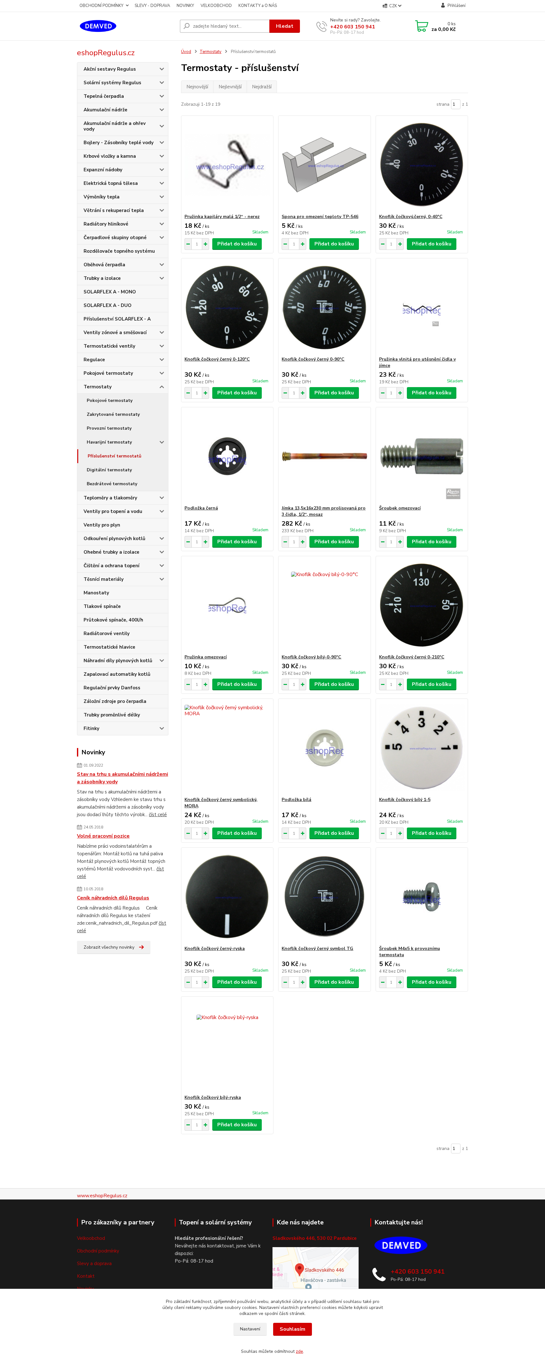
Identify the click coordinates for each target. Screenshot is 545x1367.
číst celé (158, 814)
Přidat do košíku (237, 243)
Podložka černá (201, 508)
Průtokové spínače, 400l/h (113, 620)
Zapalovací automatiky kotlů (117, 674)
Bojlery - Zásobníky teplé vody (119, 142)
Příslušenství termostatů (114, 456)
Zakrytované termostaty (113, 414)
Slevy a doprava (94, 1263)
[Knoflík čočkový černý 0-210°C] (422, 605)
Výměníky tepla (102, 197)
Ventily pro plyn (102, 525)
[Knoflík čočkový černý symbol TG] (324, 896)
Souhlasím (292, 1329)
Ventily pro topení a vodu (113, 511)
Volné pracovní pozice (103, 836)
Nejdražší (262, 87)
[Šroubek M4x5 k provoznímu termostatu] (422, 896)
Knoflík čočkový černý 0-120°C (217, 359)
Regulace (94, 359)
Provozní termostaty (109, 428)
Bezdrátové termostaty (112, 484)
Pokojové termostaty (108, 373)
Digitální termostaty (109, 470)
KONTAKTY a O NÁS (257, 6)
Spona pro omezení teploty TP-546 (320, 217)
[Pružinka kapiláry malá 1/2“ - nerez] (227, 164)
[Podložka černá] (227, 456)
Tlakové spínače (102, 606)
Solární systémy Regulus (112, 83)
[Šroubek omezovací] (422, 456)
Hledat (284, 26)
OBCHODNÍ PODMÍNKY (101, 6)
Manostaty (96, 593)
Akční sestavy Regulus (110, 69)
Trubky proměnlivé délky (112, 715)
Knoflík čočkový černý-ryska (215, 949)
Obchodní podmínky (98, 1251)
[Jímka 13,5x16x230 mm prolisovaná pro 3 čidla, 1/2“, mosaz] (324, 456)
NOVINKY (185, 6)
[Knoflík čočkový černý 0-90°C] (324, 307)
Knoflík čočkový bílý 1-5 (405, 800)
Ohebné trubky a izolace (111, 552)
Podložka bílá (296, 800)
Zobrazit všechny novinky (109, 947)
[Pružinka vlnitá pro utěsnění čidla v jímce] (422, 307)
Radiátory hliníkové (106, 224)
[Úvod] (126, 26)
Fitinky (91, 728)
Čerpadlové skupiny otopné (115, 237)
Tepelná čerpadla (104, 96)
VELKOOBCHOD (216, 6)
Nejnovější (197, 87)
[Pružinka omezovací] (227, 605)
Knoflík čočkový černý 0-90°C (313, 359)
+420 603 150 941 (352, 26)
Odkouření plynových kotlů (114, 538)
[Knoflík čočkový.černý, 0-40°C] (422, 164)
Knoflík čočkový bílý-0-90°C (311, 657)
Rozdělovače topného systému (119, 251)
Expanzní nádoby (103, 170)
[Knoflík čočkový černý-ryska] (227, 896)
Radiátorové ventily (107, 633)
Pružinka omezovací (206, 657)
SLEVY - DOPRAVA (152, 6)
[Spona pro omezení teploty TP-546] (324, 164)
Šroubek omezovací (400, 508)
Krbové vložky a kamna (110, 156)
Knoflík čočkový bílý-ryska (213, 1097)
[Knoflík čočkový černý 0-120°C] (227, 307)
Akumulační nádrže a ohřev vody (115, 126)
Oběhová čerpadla (104, 265)
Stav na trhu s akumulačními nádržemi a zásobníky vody (122, 778)
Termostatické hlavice (109, 647)
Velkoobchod (91, 1238)
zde (299, 1351)
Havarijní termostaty (109, 442)
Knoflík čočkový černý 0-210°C (411, 657)
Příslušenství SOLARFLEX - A (117, 319)
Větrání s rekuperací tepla (114, 210)
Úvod (186, 52)
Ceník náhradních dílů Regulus (113, 897)
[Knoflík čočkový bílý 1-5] (422, 747)
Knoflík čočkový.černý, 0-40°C (410, 217)
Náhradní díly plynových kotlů (118, 660)
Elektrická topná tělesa (111, 183)
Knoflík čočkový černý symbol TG (317, 949)
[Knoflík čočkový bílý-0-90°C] (324, 605)
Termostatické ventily (109, 346)
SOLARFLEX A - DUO (108, 305)
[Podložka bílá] (324, 747)
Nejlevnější (230, 87)
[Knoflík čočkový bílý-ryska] (227, 1045)
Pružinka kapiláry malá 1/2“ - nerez (222, 217)
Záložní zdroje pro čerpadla (115, 701)
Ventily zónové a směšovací (115, 332)
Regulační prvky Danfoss (112, 688)
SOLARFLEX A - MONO (110, 292)
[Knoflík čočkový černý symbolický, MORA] (227, 747)
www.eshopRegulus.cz (102, 1195)
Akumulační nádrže (105, 110)
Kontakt (86, 1276)
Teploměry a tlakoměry (110, 498)
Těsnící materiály (104, 579)
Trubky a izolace (102, 278)
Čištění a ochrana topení (111, 566)
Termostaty (98, 387)
